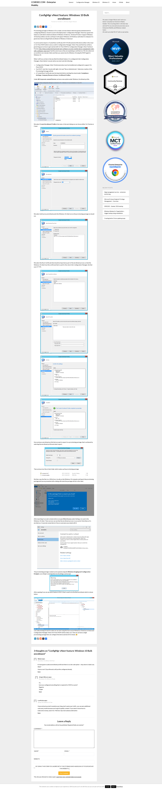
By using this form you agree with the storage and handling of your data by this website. (65, 767)
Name (36, 751)
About (127, 2)
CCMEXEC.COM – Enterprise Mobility (43, 3)
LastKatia (41, 700)
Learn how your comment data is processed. (68, 777)
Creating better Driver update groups (114, 218)
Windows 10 (95, 2)
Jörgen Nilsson (72, 21)
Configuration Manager (83, 2)
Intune (114, 2)
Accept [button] (107, 786)
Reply (39, 671)
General (71, 2)
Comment (38, 728)
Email (66, 751)
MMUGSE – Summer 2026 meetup (113, 206)
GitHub (121, 2)
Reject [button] (113, 786)
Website (37, 759)
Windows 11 (105, 2)
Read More (119, 786)
